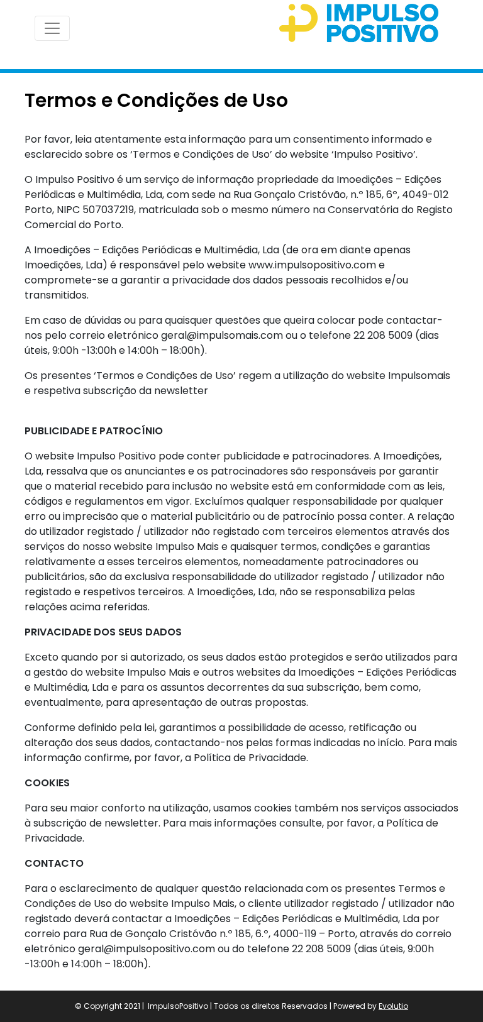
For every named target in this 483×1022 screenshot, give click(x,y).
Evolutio (393, 1006)
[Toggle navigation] (52, 28)
